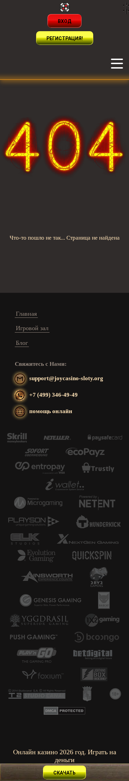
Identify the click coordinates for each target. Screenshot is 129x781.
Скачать (64, 773)
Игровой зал (32, 328)
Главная (26, 313)
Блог (22, 342)
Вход (64, 21)
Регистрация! (64, 38)
